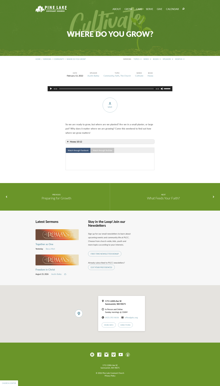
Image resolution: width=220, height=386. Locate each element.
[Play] (51, 88)
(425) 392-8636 (112, 317)
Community (59, 59)
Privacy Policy (110, 376)
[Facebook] (99, 355)
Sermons (47, 59)
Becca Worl (50, 249)
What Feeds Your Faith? (163, 198)
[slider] (167, 88)
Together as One (44, 244)
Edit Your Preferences (101, 267)
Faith (117, 75)
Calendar (172, 9)
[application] (110, 88)
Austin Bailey (93, 75)
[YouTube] (121, 355)
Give (159, 9)
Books (156, 59)
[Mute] (162, 88)
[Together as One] (57, 238)
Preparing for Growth (56, 198)
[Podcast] (128, 355)
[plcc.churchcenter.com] (92, 355)
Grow (128, 9)
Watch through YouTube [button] (102, 150)
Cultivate (139, 75)
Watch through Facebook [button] (78, 150)
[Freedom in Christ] (57, 263)
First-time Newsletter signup (105, 254)
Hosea (150, 75)
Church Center (9, 383)
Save (110, 107)
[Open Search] (183, 9)
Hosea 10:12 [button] (76, 141)
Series (146, 59)
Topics (137, 59)
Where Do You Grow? (76, 59)
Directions (125, 325)
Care (139, 9)
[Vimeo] (114, 355)
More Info (108, 325)
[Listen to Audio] (65, 274)
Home (38, 59)
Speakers (167, 59)
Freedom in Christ (45, 269)
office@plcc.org (131, 317)
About (117, 9)
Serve (149, 9)
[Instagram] (106, 355)
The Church (125, 75)
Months (179, 59)
